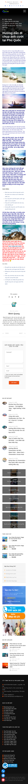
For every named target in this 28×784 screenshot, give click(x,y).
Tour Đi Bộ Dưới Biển (14, 516)
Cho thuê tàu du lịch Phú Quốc (14, 472)
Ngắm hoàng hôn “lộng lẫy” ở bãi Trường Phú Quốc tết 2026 (18, 665)
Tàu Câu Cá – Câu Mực (10, 718)
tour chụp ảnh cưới (15, 246)
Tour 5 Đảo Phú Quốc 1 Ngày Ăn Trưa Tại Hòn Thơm (16, 538)
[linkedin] (11, 5)
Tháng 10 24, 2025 (13, 414)
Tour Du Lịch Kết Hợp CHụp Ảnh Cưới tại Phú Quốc (14, 525)
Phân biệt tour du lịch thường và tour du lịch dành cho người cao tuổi (18, 645)
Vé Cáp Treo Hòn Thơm (10, 717)
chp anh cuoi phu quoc (11, 23)
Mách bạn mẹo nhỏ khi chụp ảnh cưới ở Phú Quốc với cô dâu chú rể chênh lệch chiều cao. (14, 194)
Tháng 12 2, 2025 (13, 402)
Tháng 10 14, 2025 (13, 458)
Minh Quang (8, 19)
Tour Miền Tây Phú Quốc (10, 744)
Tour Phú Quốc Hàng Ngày (10, 732)
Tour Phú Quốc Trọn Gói (10, 731)
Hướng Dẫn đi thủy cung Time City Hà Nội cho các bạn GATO (17, 430)
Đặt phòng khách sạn (9, 707)
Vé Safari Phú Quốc (9, 710)
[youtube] (20, 5)
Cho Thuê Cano (8, 720)
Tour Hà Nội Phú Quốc (9, 734)
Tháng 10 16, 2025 (13, 426)
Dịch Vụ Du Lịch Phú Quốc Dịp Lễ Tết (14, 507)
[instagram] (22, 5)
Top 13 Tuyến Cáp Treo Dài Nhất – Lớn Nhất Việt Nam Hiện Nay (16, 440)
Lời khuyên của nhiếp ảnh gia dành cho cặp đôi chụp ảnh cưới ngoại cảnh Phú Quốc (14, 281)
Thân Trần (14, 660)
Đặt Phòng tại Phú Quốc (14, 490)
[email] (5, 5)
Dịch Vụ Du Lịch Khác (14, 498)
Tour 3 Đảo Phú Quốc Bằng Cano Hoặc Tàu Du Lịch (16, 554)
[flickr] (9, 5)
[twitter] (18, 5)
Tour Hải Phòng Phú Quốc (10, 737)
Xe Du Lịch (7, 715)
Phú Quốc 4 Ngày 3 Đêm (10, 742)
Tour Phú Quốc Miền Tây (10, 736)
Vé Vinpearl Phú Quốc (9, 713)
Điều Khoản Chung (8, 762)
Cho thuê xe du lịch (8, 712)
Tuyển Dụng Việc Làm (9, 756)
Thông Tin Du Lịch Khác (11, 21)
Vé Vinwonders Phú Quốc (10, 708)
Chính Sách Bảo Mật (9, 760)
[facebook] (7, 5)
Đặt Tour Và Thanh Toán (10, 758)
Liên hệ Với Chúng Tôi (9, 755)
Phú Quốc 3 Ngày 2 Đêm (10, 741)
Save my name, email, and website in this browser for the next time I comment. (14, 376)
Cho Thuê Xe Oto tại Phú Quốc (14, 481)
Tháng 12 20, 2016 (15, 649)
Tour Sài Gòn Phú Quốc (10, 739)
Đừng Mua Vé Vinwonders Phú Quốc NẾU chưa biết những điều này (17, 462)
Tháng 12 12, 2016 (15, 668)
